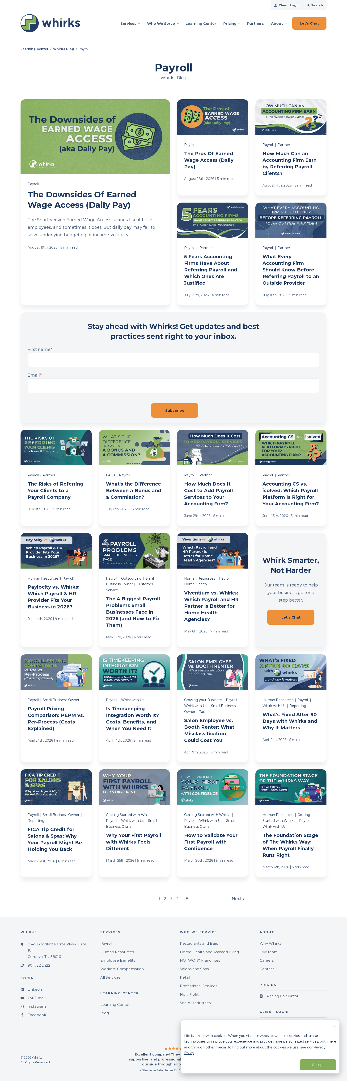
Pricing (230, 23)
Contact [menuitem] (267, 969)
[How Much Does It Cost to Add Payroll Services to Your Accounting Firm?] (213, 477)
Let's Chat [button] (309, 23)
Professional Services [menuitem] (198, 986)
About (277, 23)
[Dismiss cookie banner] (334, 1027)
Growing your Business (203, 700)
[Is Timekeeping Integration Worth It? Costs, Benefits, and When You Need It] (134, 708)
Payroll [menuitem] (106, 943)
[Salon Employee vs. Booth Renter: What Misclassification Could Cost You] (213, 708)
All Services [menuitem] (110, 977)
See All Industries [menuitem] (195, 1003)
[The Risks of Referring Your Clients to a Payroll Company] (56, 477)
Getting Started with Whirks (129, 815)
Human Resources (43, 578)
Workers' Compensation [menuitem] (122, 969)
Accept (318, 1065)
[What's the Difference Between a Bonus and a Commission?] (134, 477)
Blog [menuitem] (104, 1013)
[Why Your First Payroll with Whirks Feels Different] (134, 823)
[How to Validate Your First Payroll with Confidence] (213, 823)
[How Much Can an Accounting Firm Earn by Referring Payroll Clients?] (291, 147)
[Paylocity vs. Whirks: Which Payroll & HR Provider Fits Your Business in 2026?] (56, 590)
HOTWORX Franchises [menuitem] (200, 960)
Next (237, 898)
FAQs (110, 475)
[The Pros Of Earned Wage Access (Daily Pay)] (213, 147)
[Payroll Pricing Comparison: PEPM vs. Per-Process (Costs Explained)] (56, 708)
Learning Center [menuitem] (115, 1004)
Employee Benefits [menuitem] (117, 960)
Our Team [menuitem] (269, 952)
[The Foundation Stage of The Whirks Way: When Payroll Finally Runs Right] (291, 823)
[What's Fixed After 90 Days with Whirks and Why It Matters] (291, 708)
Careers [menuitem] (267, 960)
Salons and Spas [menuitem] (194, 969)
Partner (284, 145)
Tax (202, 712)
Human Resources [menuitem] (117, 952)
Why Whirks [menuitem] (270, 943)
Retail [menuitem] (185, 977)
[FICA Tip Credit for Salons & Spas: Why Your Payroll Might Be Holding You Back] (56, 823)
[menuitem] (287, 5)
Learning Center (34, 49)
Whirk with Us (132, 700)
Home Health (195, 584)
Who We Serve (161, 23)
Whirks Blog (63, 49)
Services (128, 23)
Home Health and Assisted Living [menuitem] (209, 952)
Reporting (297, 706)
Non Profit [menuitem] (189, 994)
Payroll (33, 184)
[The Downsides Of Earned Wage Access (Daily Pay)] (95, 202)
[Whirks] (54, 23)
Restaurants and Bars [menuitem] (199, 943)
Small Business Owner (61, 700)
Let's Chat (290, 617)
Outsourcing (131, 578)
